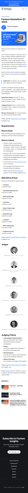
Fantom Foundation (12, 26)
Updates (14, 477)
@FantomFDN (9, 371)
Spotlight (14, 474)
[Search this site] (23, 9)
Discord (24, 64)
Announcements (5, 16)
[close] (26, 3)
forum (24, 66)
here (24, 62)
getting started (14, 74)
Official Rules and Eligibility (18, 118)
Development (14, 466)
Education (14, 468)
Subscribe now (15, 452)
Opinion (14, 471)
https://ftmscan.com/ (20, 162)
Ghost (23, 487)
